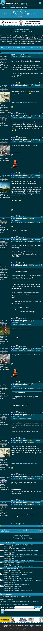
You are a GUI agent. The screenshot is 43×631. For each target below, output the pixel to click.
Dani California (16, 564)
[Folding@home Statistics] (5, 102)
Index (24, 31)
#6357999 (14, 388)
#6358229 (14, 478)
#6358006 (14, 442)
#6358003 (14, 418)
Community (10, 7)
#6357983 (14, 324)
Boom (37, 85)
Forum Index (10, 14)
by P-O (27, 584)
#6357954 (14, 87)
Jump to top (5, 526)
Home (3, 7)
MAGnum (38, 349)
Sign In (16, 12)
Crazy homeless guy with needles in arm (19, 580)
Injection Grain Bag (33, 47)
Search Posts (21, 14)
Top (42, 83)
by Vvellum (29, 590)
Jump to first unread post (9, 53)
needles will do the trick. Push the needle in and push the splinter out (26, 275)
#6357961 (14, 117)
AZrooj (13, 582)
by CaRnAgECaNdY (31, 554)
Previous (16, 31)
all (21, 568)
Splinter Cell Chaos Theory (14, 556)
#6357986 (14, 350)
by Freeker (28, 548)
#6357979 (14, 241)
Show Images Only (6, 604)
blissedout (15, 386)
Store (22, 16)
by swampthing (30, 560)
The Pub (26, 29)
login (29, 38)
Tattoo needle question (12, 586)
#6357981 (14, 267)
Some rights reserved (33, 626)
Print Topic (24, 604)
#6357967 (14, 177)
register (38, 38)
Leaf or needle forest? (12, 574)
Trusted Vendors (34, 14)
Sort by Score (16, 604)
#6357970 (14, 222)
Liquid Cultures (4, 49)
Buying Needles (10, 568)
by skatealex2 (29, 572)
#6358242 (14, 504)
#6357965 (14, 141)
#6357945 (14, 57)
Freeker (14, 546)
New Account (26, 12)
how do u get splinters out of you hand (18, 545)
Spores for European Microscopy (15, 47)
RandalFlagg (15, 220)
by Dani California (30, 566)
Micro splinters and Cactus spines (17, 562)
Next (30, 31)
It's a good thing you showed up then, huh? (25, 396)
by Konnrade (29, 578)
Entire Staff (10, 599)
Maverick (38, 265)
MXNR (13, 552)
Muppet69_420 (16, 570)
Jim (13, 558)
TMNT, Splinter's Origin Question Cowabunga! (21, 551)
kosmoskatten (16, 576)
